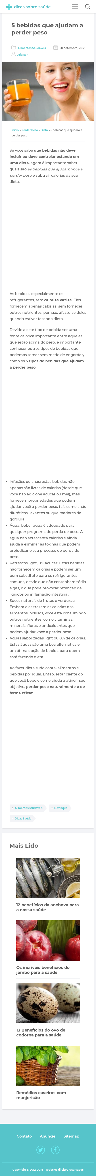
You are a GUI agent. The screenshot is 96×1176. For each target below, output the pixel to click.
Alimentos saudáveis (28, 808)
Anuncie (47, 1136)
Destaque (60, 808)
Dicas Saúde (23, 818)
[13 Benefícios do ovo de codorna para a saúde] (48, 1003)
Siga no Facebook (55, 1150)
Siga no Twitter (40, 1150)
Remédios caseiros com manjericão (41, 1095)
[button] (88, 6)
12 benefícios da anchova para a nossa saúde (47, 907)
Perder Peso (29, 130)
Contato (24, 1136)
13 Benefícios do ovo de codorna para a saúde (40, 1033)
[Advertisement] (48, 238)
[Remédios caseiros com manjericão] (48, 1066)
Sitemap (71, 1136)
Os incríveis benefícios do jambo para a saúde (43, 970)
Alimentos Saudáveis (32, 48)
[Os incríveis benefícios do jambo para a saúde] (48, 941)
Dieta (44, 130)
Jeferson (22, 54)
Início (15, 130)
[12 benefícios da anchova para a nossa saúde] (48, 878)
